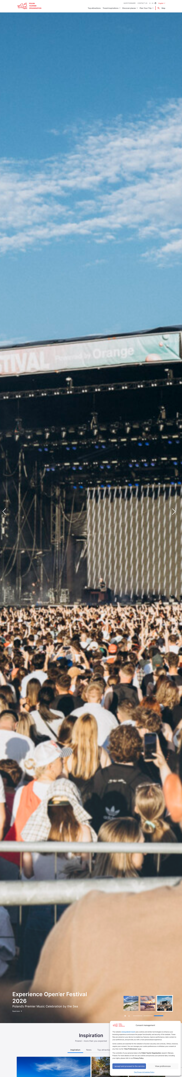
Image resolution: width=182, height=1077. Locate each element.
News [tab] (88, 1050)
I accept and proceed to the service (129, 1066)
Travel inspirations (110, 8)
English (161, 3)
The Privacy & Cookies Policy (144, 1072)
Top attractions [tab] (104, 1050)
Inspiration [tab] (75, 1050)
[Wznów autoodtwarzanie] (129, 1016)
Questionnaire (130, 3)
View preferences (163, 1066)
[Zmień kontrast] (155, 3)
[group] (131, 1003)
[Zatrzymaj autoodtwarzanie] (125, 1016)
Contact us (142, 3)
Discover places (129, 8)
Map (163, 8)
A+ (153, 3)
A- (150, 3)
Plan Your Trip (146, 8)
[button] (176, 511)
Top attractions (94, 8)
